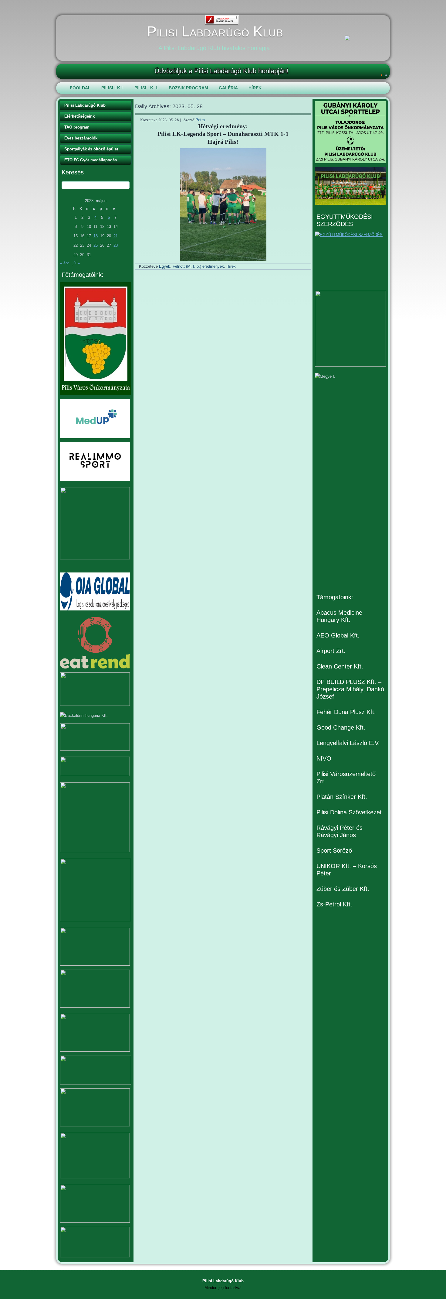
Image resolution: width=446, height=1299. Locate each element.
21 (115, 236)
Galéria (228, 87)
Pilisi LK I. (112, 87)
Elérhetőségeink (79, 116)
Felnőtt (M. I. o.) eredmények (198, 266)
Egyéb (164, 266)
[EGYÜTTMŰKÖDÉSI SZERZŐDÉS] (350, 259)
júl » (76, 263)
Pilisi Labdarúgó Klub (215, 31)
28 (115, 245)
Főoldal (80, 87)
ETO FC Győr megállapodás (90, 160)
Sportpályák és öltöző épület (91, 149)
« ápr (64, 263)
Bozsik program (188, 87)
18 (95, 236)
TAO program (77, 127)
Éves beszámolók (80, 138)
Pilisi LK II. (146, 87)
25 (95, 245)
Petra (200, 120)
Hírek (255, 87)
